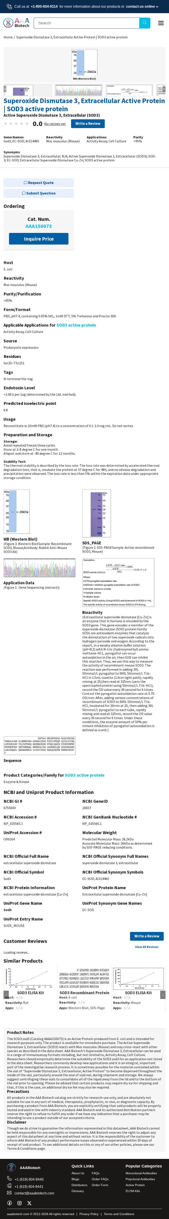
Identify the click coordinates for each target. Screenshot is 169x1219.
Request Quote (41, 182)
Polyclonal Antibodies (140, 1179)
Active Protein (135, 1185)
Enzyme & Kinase (16, 781)
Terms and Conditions (119, 1214)
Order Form (100, 1185)
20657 (86, 808)
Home (8, 37)
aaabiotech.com (18, 1214)
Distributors (79, 1185)
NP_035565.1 (13, 823)
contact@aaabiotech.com (34, 1193)
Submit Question (41, 193)
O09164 (9, 839)
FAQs (95, 1173)
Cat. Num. (39, 222)
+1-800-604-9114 (44, 6)
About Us (78, 1173)
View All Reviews (147, 947)
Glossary (78, 1191)
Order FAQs (100, 1179)
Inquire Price (39, 239)
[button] (84, 71)
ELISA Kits (133, 1191)
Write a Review (87, 123)
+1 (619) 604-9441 (28, 1187)
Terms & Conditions (22, 1148)
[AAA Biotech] (16, 26)
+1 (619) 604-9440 (29, 1179)
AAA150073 (54, 1039)
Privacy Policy (89, 1214)
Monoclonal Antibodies (141, 1173)
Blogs (75, 1179)
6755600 (10, 808)
